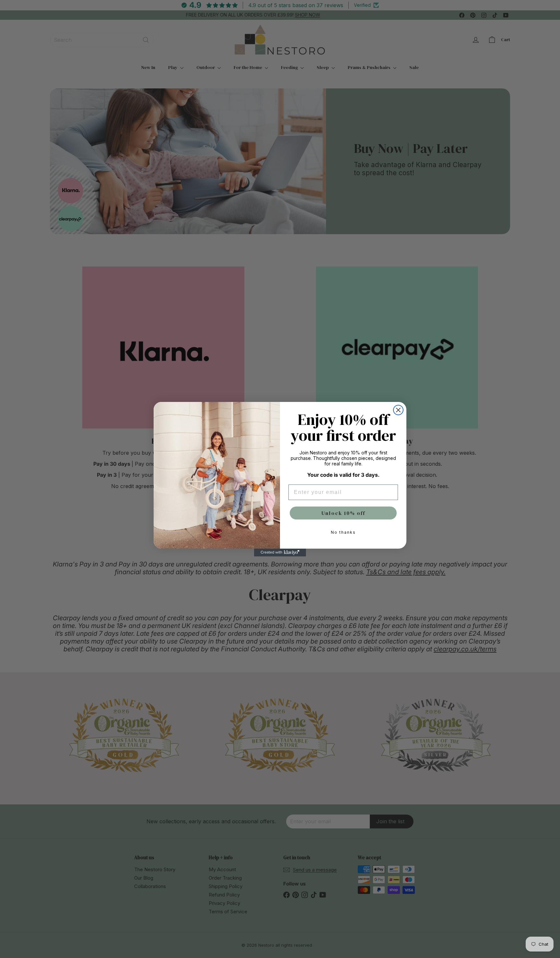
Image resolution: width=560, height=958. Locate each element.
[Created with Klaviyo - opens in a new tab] (280, 552)
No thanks (343, 532)
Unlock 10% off (343, 513)
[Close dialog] (398, 410)
